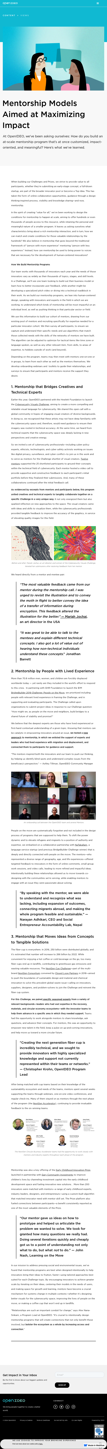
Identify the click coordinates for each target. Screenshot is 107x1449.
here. (41, 1444)
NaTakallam (81, 845)
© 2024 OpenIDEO (9, 1420)
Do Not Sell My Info (60, 1420)
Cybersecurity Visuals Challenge (32, 404)
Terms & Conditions (43, 1420)
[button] (98, 3)
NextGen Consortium (29, 973)
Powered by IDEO (98, 1420)
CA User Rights (77, 1420)
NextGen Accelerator (44, 1103)
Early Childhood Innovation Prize (73, 1170)
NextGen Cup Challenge (58, 968)
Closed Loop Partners (66, 973)
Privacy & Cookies (26, 1420)
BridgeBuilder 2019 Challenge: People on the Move (38, 692)
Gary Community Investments (57, 1175)
